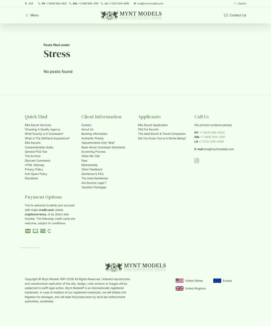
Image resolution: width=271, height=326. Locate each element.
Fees (84, 160)
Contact (86, 125)
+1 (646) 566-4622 (54, 3)
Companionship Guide (39, 147)
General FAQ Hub (36, 151)
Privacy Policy (34, 169)
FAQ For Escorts (148, 129)
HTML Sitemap (34, 165)
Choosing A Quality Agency (43, 129)
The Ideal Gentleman (94, 178)
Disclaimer (31, 178)
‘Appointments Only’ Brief (97, 142)
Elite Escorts (32, 142)
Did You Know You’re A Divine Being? (162, 138)
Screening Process (93, 151)
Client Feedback (91, 169)
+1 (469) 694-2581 (86, 3)
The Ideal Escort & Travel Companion (162, 133)
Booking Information (94, 133)
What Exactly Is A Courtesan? (44, 133)
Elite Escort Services (38, 125)
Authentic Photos (92, 138)
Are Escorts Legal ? (93, 182)
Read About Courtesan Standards (103, 147)
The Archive (32, 156)
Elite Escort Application (153, 125)
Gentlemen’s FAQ (92, 174)
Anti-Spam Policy (36, 174)
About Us (87, 129)
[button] (31, 15)
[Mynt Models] (131, 15)
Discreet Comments (37, 160)
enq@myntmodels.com (150, 3)
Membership (89, 165)
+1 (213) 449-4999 (117, 3)
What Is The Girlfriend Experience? (47, 138)
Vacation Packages (93, 187)
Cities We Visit (90, 156)
